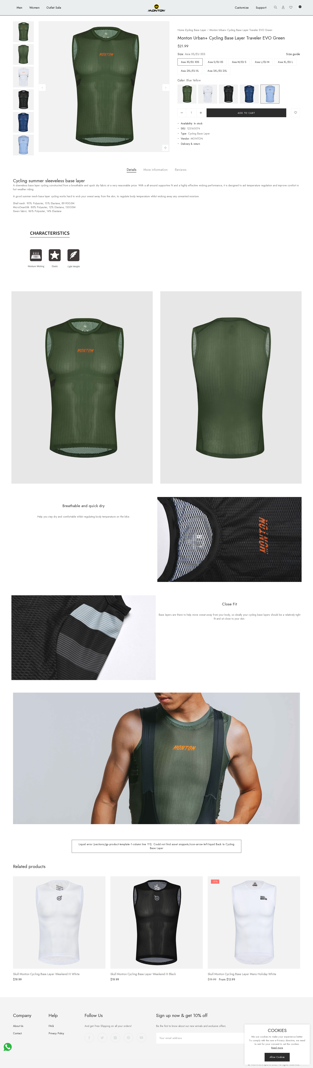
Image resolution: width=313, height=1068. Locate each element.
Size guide (293, 54)
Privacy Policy (56, 1033)
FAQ (51, 1026)
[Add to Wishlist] (295, 112)
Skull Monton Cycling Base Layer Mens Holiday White (242, 974)
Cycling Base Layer (195, 30)
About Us (18, 1026)
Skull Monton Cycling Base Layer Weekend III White (46, 974)
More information (155, 169)
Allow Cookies (277, 1057)
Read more (277, 1048)
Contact (17, 1033)
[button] (274, 8)
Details (131, 169)
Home (181, 30)
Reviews (180, 169)
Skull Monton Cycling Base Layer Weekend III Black (143, 974)
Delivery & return (190, 144)
